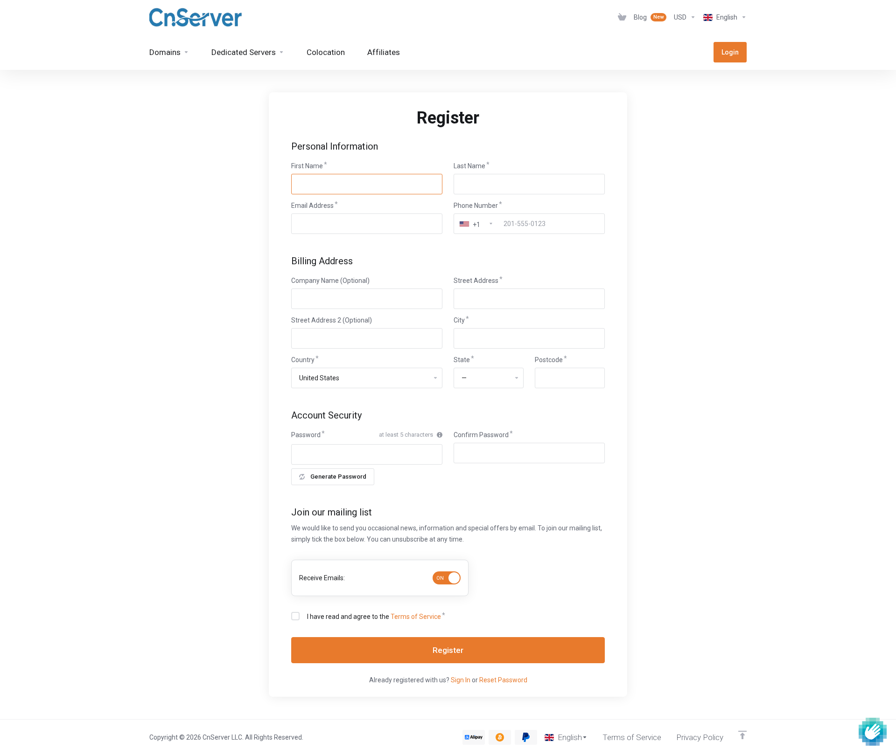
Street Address (476, 280)
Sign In (460, 680)
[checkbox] (295, 616)
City (459, 320)
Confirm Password (481, 435)
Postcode (549, 360)
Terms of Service (416, 616)
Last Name (469, 166)
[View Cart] (622, 17)
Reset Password (503, 680)
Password (306, 435)
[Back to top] (742, 735)
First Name (307, 166)
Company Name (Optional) (330, 280)
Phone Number (476, 205)
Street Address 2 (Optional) (331, 320)
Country (303, 360)
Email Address (312, 205)
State (462, 360)
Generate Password (338, 476)
